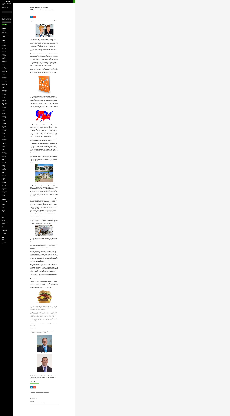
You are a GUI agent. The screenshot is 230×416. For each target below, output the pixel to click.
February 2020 (4, 114)
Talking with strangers (5, 33)
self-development (44, 7)
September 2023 (4, 71)
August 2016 (4, 162)
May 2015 (3, 179)
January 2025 (4, 58)
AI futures (3, 36)
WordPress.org (4, 243)
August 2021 (4, 94)
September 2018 (4, 129)
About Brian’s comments (6, 7)
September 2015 (4, 173)
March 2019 (4, 123)
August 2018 (4, 130)
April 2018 (3, 136)
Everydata (33, 392)
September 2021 (4, 93)
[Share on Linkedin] (31, 17)
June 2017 (3, 147)
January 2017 (4, 155)
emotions (3, 211)
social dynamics (4, 230)
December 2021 (4, 91)
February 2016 (4, 168)
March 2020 (4, 113)
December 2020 (4, 101)
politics (3, 224)
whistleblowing (4, 233)
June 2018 (3, 133)
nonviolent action (4, 221)
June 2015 (3, 178)
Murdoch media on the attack (6, 30)
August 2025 (4, 51)
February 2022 (4, 90)
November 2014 (4, 188)
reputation (3, 226)
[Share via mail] (34, 17)
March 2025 (4, 55)
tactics (3, 231)
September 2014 (4, 191)
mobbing (3, 220)
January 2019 (4, 126)
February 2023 (4, 77)
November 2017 (4, 142)
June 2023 (3, 75)
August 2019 (4, 119)
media (36, 7)
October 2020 (4, 104)
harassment (3, 214)
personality (3, 223)
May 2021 (3, 98)
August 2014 (4, 192)
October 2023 (4, 70)
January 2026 (4, 48)
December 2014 (4, 186)
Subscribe (4, 24)
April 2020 (3, 111)
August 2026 (4, 42)
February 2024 (4, 67)
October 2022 (4, 83)
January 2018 (4, 140)
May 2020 (3, 110)
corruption (3, 204)
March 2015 (4, 182)
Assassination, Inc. (33, 398)
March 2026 (4, 45)
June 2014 (3, 195)
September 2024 (4, 61)
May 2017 (3, 149)
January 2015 (4, 185)
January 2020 (4, 116)
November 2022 (4, 81)
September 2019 (4, 117)
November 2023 (4, 68)
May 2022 (3, 87)
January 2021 (4, 100)
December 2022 (4, 80)
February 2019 (4, 124)
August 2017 (4, 146)
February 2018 (4, 139)
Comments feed (4, 242)
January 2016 (4, 169)
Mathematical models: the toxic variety (37, 402)
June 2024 (3, 65)
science (38, 7)
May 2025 (3, 54)
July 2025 (3, 52)
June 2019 (3, 120)
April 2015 (3, 181)
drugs (3, 207)
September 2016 (4, 160)
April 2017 (3, 150)
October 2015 (4, 172)
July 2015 (3, 176)
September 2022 (4, 84)
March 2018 (4, 137)
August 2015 (4, 175)
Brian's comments (6, 1)
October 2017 (4, 143)
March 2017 (4, 152)
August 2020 (4, 107)
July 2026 (3, 44)
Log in (3, 239)
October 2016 (4, 159)
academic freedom (5, 201)
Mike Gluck (46, 392)
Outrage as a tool (4, 32)
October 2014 (4, 189)
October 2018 (4, 127)
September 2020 (4, 106)
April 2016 (3, 166)
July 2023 (3, 74)
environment (4, 213)
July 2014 (3, 194)
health (3, 216)
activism (3, 203)
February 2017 (4, 153)
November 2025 (4, 49)
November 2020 (4, 103)
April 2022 (3, 88)
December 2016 (4, 156)
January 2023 (4, 78)
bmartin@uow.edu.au (34, 383)
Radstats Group (40, 60)
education (32, 7)
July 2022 (3, 85)
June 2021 (3, 97)
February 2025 (4, 57)
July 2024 (3, 64)
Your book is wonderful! (5, 35)
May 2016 (3, 165)
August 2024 (4, 62)
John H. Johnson (39, 392)
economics (3, 208)
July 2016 (3, 163)
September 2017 (4, 145)
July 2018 (3, 132)
